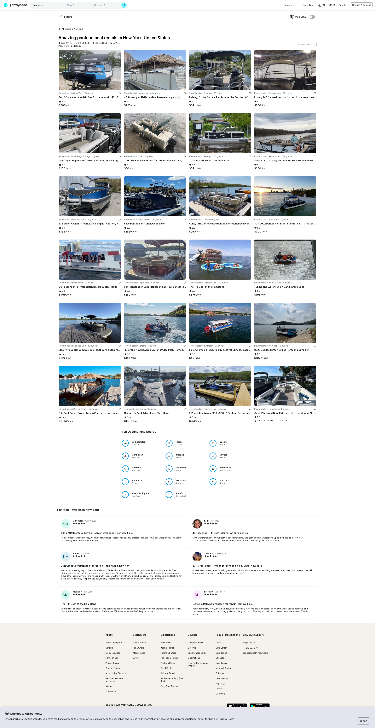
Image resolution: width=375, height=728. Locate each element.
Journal (192, 634)
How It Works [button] (139, 642)
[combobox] (47, 5)
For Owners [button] (138, 647)
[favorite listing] (120, 93)
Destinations (194, 658)
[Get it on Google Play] (260, 706)
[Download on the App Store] (237, 706)
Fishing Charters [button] (168, 653)
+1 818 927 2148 (251, 647)
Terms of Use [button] (86, 718)
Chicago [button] (220, 673)
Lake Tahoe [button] (221, 653)
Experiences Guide (197, 653)
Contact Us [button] (110, 691)
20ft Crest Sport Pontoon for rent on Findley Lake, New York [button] (95, 565)
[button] (306, 5)
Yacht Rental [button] (166, 668)
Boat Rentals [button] (167, 642)
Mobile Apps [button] (139, 653)
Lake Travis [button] (221, 663)
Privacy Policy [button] (227, 718)
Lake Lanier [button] (221, 647)
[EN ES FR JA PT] (321, 5)
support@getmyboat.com (255, 653)
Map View (300, 16)
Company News (195, 642)
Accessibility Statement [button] (116, 673)
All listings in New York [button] (72, 29)
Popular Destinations (228, 634)
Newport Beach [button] (223, 668)
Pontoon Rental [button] (168, 663)
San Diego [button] (221, 658)
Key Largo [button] (220, 683)
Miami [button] (218, 642)
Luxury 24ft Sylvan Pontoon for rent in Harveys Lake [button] (222, 603)
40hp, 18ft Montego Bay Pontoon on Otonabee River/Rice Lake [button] (97, 532)
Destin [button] (219, 688)
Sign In (342, 5)
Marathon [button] (220, 693)
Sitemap (109, 686)
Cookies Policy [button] (112, 668)
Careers (109, 647)
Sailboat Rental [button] (168, 673)
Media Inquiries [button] (112, 653)
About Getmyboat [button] (113, 642)
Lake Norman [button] (222, 678)
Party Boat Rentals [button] (169, 686)
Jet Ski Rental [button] (167, 647)
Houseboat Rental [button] (169, 658)
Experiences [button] (168, 634)
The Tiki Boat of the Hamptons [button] (78, 603)
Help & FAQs (249, 642)
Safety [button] (136, 658)
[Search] (124, 5)
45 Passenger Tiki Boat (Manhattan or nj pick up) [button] (220, 532)
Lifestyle (192, 647)
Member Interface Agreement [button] (114, 679)
